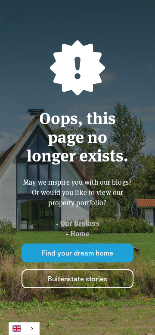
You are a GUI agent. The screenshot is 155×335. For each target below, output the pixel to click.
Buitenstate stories (77, 278)
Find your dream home (77, 253)
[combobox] (24, 328)
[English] (24, 328)
